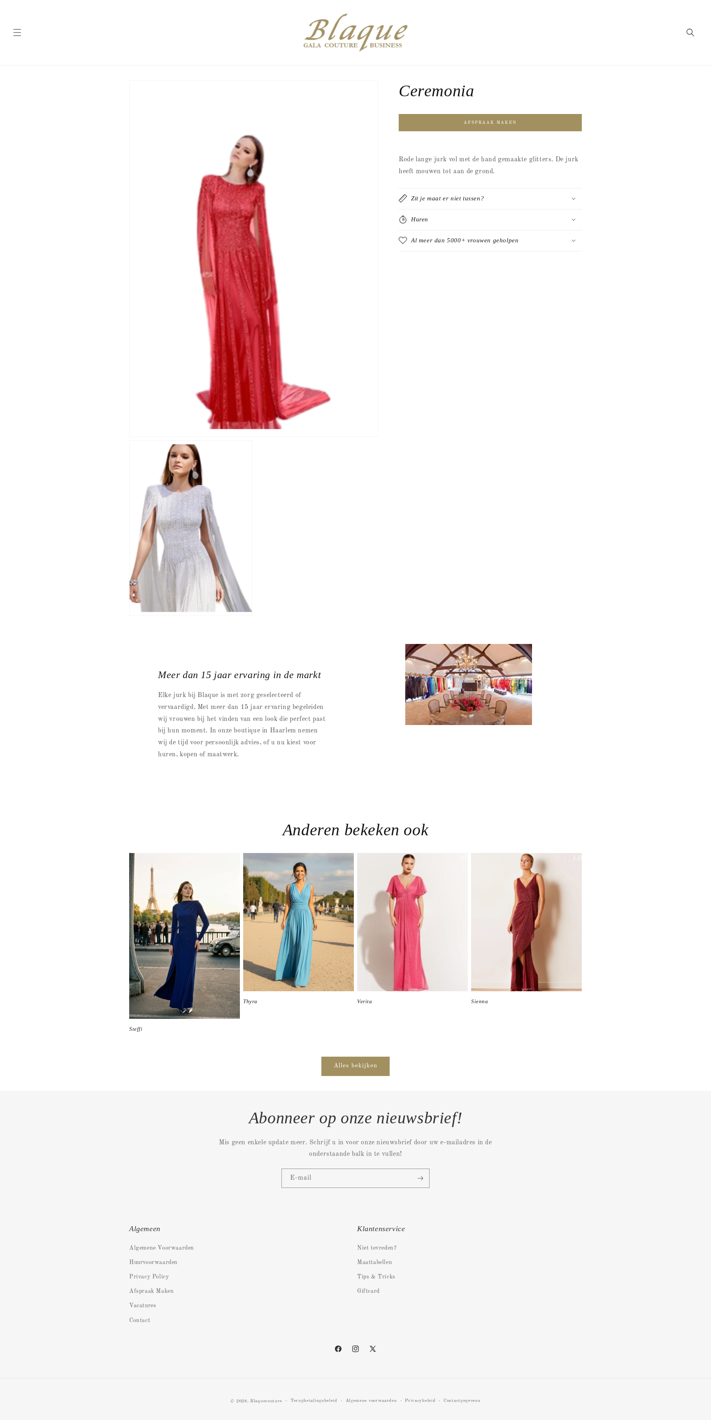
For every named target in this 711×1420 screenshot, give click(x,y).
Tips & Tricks (376, 1277)
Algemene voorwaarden (371, 1401)
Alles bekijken (355, 1066)
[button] (17, 32)
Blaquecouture (266, 1401)
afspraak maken (490, 123)
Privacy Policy (149, 1277)
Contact (139, 1320)
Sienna (479, 1001)
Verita (364, 1001)
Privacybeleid (420, 1401)
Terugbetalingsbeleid (313, 1401)
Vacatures (142, 1305)
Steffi (136, 1029)
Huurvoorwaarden (153, 1262)
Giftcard (368, 1291)
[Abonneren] (420, 1178)
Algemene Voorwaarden (161, 1248)
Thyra (250, 1001)
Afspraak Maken (151, 1291)
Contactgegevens (462, 1401)
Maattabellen (374, 1262)
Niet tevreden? (377, 1248)
